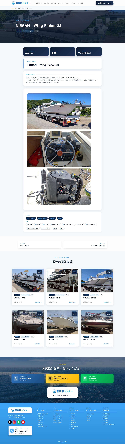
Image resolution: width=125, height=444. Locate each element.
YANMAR (73, 416)
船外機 (59, 218)
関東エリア (40, 416)
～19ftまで (56, 414)
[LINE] (18, 422)
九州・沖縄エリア (42, 426)
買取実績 (105, 418)
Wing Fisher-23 (56, 224)
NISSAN (38, 224)
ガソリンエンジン (91, 224)
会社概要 (105, 420)
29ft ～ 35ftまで (57, 420)
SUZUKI (46, 224)
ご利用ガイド (106, 414)
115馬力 (30, 224)
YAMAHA (73, 414)
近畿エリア (40, 420)
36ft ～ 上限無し (58, 422)
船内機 (88, 418)
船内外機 (89, 416)
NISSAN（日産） (42, 218)
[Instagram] (14, 422)
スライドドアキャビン (33, 228)
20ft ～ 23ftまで (31, 218)
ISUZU (72, 424)
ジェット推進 (90, 414)
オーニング (80, 224)
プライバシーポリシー (108, 424)
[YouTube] (23, 422)
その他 (72, 428)
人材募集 (105, 422)
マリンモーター (74, 426)
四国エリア (52, 218)
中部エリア (40, 418)
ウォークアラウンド (68, 224)
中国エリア (40, 422)
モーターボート (46, 228)
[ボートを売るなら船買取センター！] (21, 3)
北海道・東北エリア (43, 414)
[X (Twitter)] (10, 422)
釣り (62, 228)
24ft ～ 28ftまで (57, 418)
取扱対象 (105, 416)
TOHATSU (73, 422)
